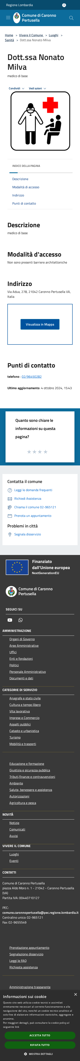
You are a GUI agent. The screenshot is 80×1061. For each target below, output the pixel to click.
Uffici (13, 652)
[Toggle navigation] (8, 17)
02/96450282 (32, 376)
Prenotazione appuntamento (29, 947)
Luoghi (53, 35)
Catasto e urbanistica (24, 730)
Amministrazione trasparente (29, 987)
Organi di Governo (22, 639)
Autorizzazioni (19, 796)
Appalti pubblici (20, 724)
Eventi (13, 860)
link (17, 1027)
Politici (14, 665)
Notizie (14, 822)
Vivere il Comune (31, 35)
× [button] (75, 994)
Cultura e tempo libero (25, 704)
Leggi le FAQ (18, 960)
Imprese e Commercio (24, 717)
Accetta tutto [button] (40, 1035)
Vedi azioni (35, 88)
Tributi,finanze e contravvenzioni (32, 776)
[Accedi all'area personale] (64, 5)
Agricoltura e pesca (22, 802)
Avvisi (13, 835)
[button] (40, 1053)
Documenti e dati (21, 678)
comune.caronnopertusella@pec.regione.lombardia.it (40, 912)
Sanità (9, 40)
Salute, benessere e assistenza (30, 789)
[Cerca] (71, 18)
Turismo (15, 737)
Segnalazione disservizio (26, 954)
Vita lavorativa (19, 711)
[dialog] (40, 1025)
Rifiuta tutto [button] (40, 1045)
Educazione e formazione (26, 763)
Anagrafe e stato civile (25, 698)
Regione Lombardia (19, 4)
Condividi (15, 88)
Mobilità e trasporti (22, 743)
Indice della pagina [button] (26, 166)
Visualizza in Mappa (40, 324)
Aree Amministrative (24, 645)
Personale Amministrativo (27, 671)
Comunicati (17, 829)
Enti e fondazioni (21, 658)
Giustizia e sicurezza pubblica (29, 770)
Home (9, 35)
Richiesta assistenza (23, 967)
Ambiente (16, 783)
